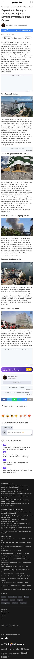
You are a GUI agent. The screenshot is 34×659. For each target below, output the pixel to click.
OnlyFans (19, 600)
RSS (2, 618)
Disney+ (26, 596)
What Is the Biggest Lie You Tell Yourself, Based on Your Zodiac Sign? (17, 471)
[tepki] (3, 416)
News (3, 7)
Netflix (4, 596)
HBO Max (15, 603)
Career (3, 616)
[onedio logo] (16, 638)
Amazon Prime (12, 596)
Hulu (20, 596)
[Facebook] (6, 625)
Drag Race (23, 603)
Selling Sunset (6, 603)
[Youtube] (13, 625)
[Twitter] (10, 625)
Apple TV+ (5, 600)
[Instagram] (2, 625)
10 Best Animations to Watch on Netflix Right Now (14, 582)
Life (5, 444)
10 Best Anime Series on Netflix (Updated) (12, 573)
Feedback (4, 609)
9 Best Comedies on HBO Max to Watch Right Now (14, 566)
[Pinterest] (17, 625)
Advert (3, 614)
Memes (12, 600)
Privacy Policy (5, 611)
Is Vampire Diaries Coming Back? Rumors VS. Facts (15, 553)
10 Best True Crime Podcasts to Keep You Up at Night (15, 576)
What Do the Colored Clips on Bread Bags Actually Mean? (15, 463)
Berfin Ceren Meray (16, 25)
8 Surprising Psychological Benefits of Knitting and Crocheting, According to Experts (17, 448)
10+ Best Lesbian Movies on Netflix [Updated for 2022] (16, 589)
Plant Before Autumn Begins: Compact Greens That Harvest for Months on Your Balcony (17, 455)
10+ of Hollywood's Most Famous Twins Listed (13, 556)
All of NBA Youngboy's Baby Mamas (11, 550)
